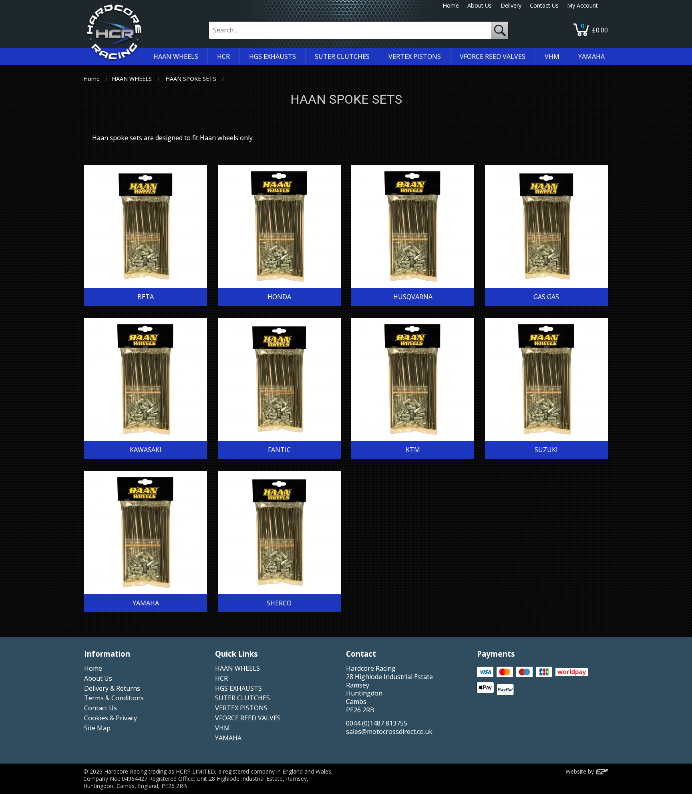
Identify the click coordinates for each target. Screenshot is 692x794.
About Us (479, 5)
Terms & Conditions (114, 697)
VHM (222, 728)
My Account (582, 5)
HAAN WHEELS (132, 78)
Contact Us (544, 5)
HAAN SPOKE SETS (190, 78)
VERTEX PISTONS (241, 708)
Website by (580, 771)
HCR (221, 678)
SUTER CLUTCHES (242, 697)
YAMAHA (228, 738)
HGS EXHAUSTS (238, 688)
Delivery (511, 5)
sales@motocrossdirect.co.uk (389, 731)
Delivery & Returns (112, 688)
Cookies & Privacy (110, 718)
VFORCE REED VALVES (248, 718)
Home (451, 5)
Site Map (97, 728)
